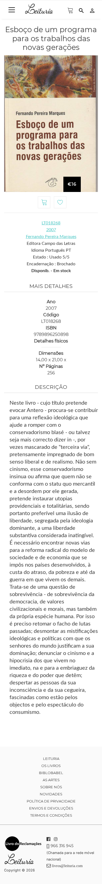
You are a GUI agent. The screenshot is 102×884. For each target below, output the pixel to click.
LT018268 (51, 223)
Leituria (51, 758)
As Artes (51, 780)
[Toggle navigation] (11, 10)
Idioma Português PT (51, 250)
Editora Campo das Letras (51, 243)
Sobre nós (51, 787)
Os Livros (51, 765)
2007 (51, 230)
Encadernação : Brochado (51, 264)
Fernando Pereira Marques (51, 236)
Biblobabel (51, 773)
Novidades (51, 794)
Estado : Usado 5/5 (51, 257)
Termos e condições (51, 815)
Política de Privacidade (51, 801)
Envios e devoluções (51, 808)
